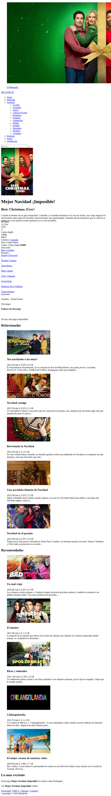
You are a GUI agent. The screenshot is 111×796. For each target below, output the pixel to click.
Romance (17, 115)
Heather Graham (8, 260)
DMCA (15, 791)
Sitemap (24, 791)
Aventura (17, 133)
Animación (18, 120)
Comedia (17, 107)
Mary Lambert (7, 250)
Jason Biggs (6, 266)
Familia (16, 125)
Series (9, 138)
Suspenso (17, 128)
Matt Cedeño (7, 271)
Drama (16, 123)
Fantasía (16, 118)
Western (16, 131)
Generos (11, 102)
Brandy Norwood (9, 255)
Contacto (34, 791)
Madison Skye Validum (12, 286)
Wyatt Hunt (6, 281)
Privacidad (6, 791)
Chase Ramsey (8, 291)
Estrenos (11, 136)
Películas (11, 100)
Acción (16, 105)
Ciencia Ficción (20, 112)
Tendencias (12, 141)
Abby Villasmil (8, 276)
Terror (15, 110)
